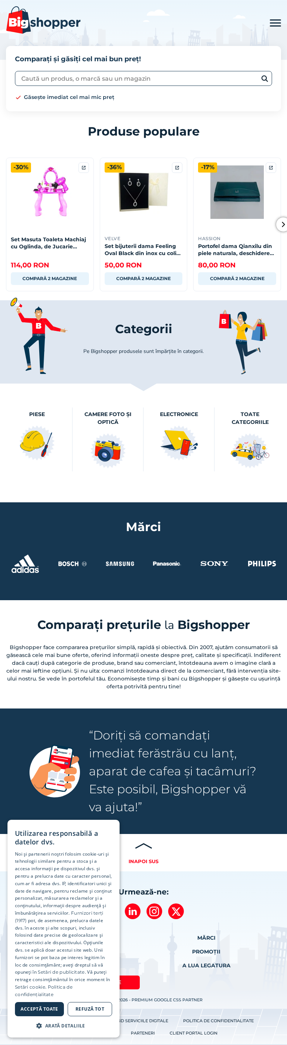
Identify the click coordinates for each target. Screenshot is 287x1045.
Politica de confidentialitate (218, 1020)
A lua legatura (206, 965)
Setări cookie (30, 987)
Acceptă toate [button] (39, 1009)
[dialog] (63, 929)
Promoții (206, 951)
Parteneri (143, 1033)
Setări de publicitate (61, 972)
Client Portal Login (193, 1033)
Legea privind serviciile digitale (129, 1020)
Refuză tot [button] (89, 1009)
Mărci (206, 937)
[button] (63, 1025)
